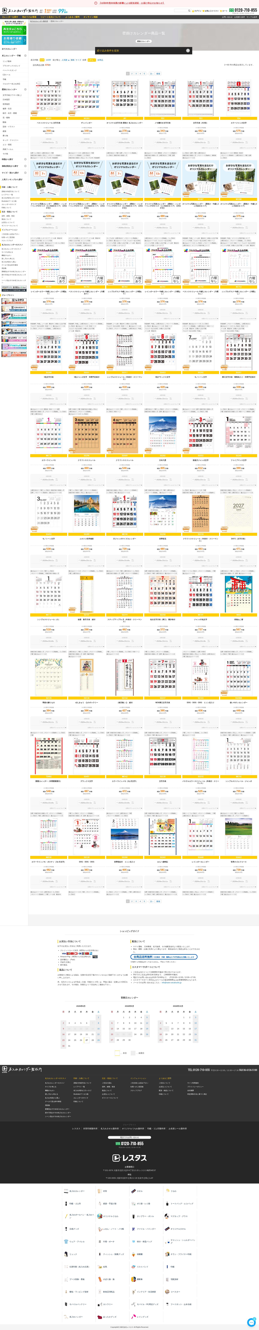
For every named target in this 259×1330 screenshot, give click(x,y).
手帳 (4, 79)
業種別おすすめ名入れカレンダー (14, 271)
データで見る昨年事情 (10, 265)
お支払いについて (8, 222)
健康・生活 (7, 109)
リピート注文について (50, 17)
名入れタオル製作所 (110, 1128)
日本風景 (6, 100)
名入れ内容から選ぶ (9, 262)
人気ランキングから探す (12, 179)
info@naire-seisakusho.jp (171, 983)
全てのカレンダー (9, 49)
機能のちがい (6, 255)
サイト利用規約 (193, 1083)
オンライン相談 (91, 17)
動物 (4, 122)
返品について (6, 219)
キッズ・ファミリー (10, 140)
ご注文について (164, 1083)
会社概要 (190, 1090)
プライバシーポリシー (195, 1087)
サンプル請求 (252, 17)
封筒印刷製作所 (90, 1128)
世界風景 (6, 104)
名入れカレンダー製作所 (39, 21)
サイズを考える (7, 252)
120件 (48, 60)
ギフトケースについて (10, 226)
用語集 (4, 268)
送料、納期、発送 (8, 216)
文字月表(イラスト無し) (12, 95)
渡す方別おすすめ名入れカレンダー (58, 1113)
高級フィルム (8, 149)
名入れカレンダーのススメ (11, 249)
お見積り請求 (239, 17)
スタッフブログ (7, 241)
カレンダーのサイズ (9, 204)
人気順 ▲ (66, 60)
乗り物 (5, 136)
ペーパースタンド (10, 70)
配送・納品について (166, 1090)
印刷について (6, 208)
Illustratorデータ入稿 (9, 201)
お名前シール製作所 (178, 1128)
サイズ (78, 60)
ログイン (197, 11)
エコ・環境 (7, 145)
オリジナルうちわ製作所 (133, 1128)
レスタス (76, 1128)
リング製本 (7, 61)
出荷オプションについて (57, 148)
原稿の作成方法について (10, 191)
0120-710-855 (246, 10)
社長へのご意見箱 (8, 237)
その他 (5, 154)
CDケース (6, 75)
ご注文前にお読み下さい (10, 234)
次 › (151, 74)
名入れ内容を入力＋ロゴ (10, 198)
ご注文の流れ (107, 1083)
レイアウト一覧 (7, 195)
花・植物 (6, 118)
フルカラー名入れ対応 (11, 84)
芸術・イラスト (9, 127)
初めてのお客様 (29, 17)
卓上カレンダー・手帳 (11, 56)
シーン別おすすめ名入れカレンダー (58, 1116)
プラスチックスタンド (11, 66)
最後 (158, 74)
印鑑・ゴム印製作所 (156, 1128)
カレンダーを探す (10, 17)
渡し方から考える (8, 259)
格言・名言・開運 (10, 113)
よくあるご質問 (72, 17)
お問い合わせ (227, 17)
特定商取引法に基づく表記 (197, 1094)
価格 (72, 60)
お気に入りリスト (212, 11)
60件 (42, 60)
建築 (4, 131)
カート (225, 11)
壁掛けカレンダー (9, 89)
